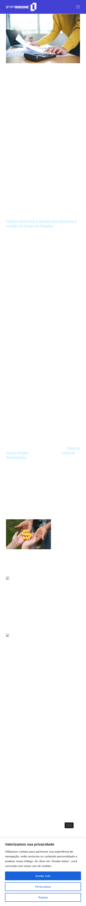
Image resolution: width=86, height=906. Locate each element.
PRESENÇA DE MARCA (20, 722)
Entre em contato (22, 798)
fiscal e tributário (16, 742)
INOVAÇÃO (48, 717)
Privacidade (17, 806)
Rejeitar (43, 897)
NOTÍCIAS (64, 717)
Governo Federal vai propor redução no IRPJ (38, 616)
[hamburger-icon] (69, 825)
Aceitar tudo (43, 875)
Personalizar (43, 886)
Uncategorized (65, 722)
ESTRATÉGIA (14, 472)
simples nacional (16, 755)
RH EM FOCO (46, 722)
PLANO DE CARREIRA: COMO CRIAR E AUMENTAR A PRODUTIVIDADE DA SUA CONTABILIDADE (36, 677)
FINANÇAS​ (31, 472)
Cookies (13, 815)
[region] (43, 872)
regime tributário (16, 748)
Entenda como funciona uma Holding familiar (38, 559)
